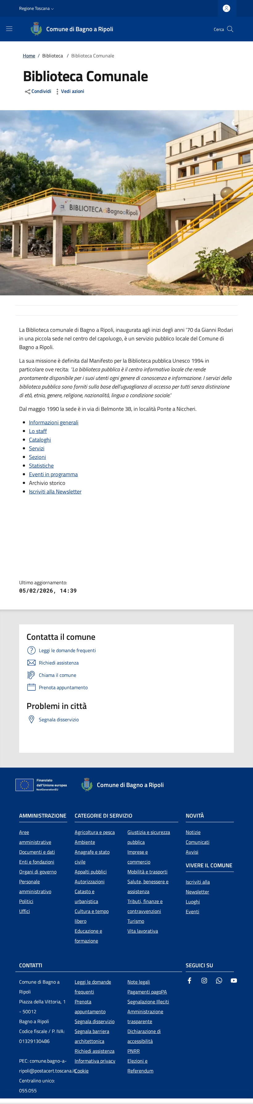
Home (29, 55)
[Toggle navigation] (3, 1101)
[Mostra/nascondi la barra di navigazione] (9, 29)
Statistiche (41, 465)
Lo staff (38, 431)
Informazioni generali (53, 422)
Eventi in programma (53, 474)
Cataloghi (40, 439)
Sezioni (37, 457)
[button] (37, 8)
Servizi (36, 448)
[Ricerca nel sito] (230, 29)
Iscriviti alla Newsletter (55, 491)
